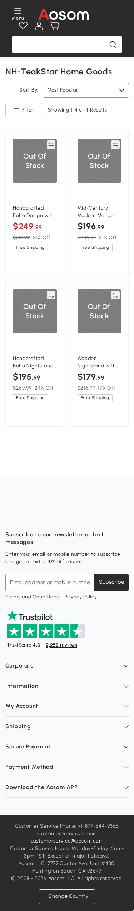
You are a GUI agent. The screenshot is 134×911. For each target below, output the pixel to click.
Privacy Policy (81, 597)
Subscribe (111, 581)
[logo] (63, 14)
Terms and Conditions (32, 597)
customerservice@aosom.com (67, 841)
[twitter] (74, 517)
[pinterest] (58, 517)
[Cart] (54, 26)
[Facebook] (11, 517)
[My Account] (39, 26)
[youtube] (42, 517)
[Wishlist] (23, 26)
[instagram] (27, 517)
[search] (113, 44)
